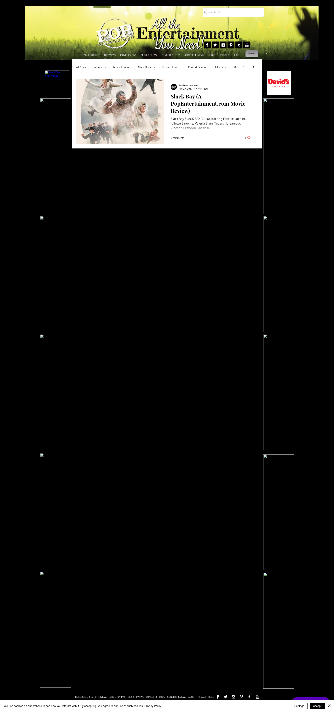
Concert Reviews (197, 67)
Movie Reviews (121, 67)
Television (220, 67)
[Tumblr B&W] (238, 45)
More (237, 67)
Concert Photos (171, 67)
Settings (299, 706)
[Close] (329, 706)
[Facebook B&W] (207, 45)
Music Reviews (146, 67)
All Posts (81, 67)
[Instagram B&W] (223, 45)
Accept (317, 706)
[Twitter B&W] (215, 45)
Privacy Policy (152, 706)
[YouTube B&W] (246, 45)
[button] (253, 67)
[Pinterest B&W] (230, 45)
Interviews (100, 67)
